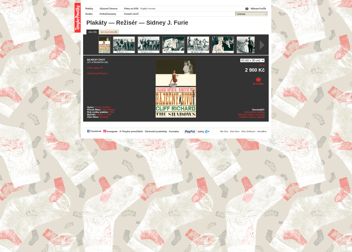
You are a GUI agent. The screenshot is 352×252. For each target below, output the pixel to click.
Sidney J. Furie (104, 114)
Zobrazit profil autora (97, 73)
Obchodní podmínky (156, 131)
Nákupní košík (258, 8)
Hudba (88, 14)
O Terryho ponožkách (131, 131)
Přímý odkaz (93, 68)
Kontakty (174, 131)
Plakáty (89, 8)
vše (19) (92, 32)
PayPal (197, 131)
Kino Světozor (248, 131)
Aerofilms (262, 131)
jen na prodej (109, 32)
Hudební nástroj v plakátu (252, 117)
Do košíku (258, 84)
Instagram (112, 131)
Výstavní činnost (109, 8)
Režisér (126, 22)
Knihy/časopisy (108, 14)
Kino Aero (235, 131)
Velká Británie (108, 109)
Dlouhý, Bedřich (102, 107)
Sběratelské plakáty (254, 112)
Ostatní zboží (131, 14)
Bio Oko (224, 131)
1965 (111, 112)
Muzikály (104, 117)
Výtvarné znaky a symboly (251, 114)
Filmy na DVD (131, 8)
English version (147, 8)
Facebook (96, 131)
